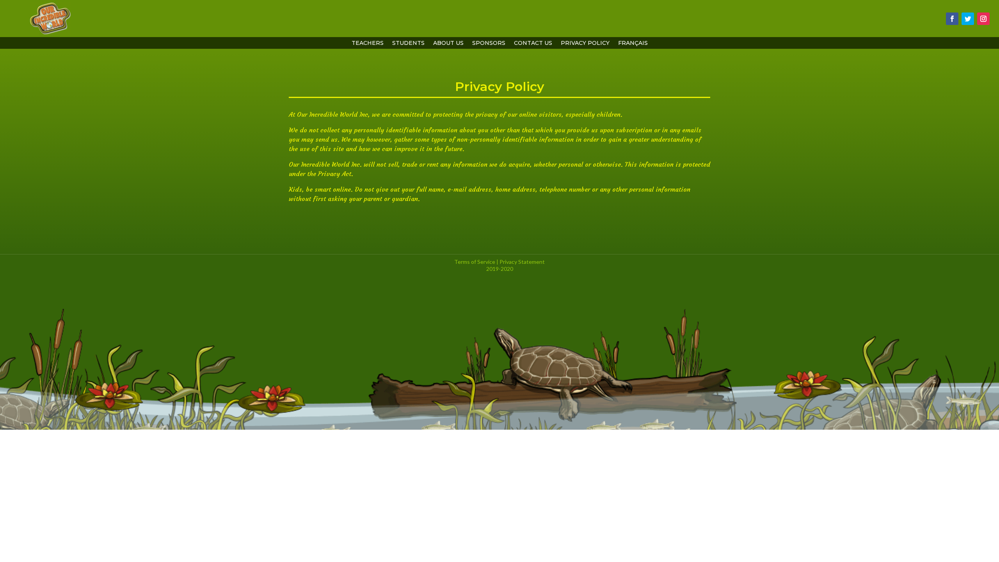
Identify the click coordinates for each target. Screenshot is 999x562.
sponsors (488, 43)
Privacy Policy (585, 43)
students (408, 43)
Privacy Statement (522, 261)
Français (633, 43)
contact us (533, 43)
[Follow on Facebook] (952, 18)
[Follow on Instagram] (983, 18)
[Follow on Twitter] (968, 18)
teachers (368, 43)
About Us (448, 43)
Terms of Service (474, 261)
